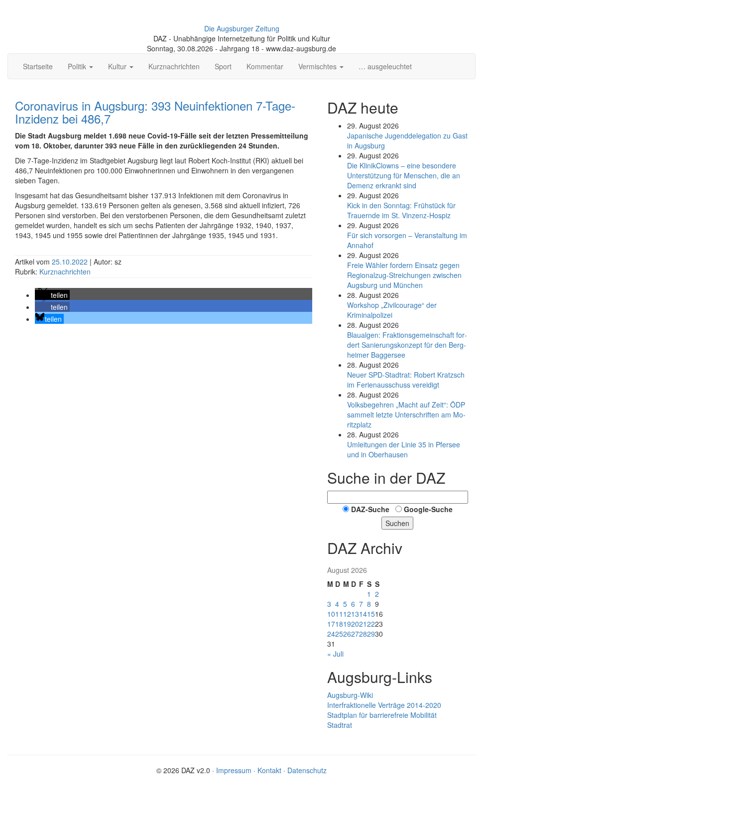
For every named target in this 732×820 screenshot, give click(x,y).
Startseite (38, 66)
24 (331, 634)
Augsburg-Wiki (350, 695)
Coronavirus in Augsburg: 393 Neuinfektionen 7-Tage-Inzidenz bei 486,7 (155, 112)
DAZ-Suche (370, 509)
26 (347, 634)
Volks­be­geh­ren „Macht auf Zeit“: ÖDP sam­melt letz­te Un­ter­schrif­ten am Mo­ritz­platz (406, 414)
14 (363, 614)
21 (363, 624)
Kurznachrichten (174, 66)
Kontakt (269, 770)
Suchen (397, 523)
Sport (223, 66)
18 (339, 624)
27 (355, 634)
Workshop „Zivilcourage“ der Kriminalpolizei (392, 310)
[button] (52, 295)
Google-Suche (428, 509)
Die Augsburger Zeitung (241, 28)
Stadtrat (339, 725)
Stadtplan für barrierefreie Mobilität (382, 715)
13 (355, 614)
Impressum (233, 770)
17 (331, 624)
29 (371, 634)
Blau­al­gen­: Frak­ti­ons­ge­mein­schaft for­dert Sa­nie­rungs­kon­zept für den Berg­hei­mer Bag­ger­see (407, 345)
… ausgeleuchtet (385, 66)
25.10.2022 (71, 262)
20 (355, 624)
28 (363, 634)
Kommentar (264, 66)
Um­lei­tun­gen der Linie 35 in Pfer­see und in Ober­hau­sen (403, 449)
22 (371, 624)
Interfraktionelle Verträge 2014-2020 (384, 705)
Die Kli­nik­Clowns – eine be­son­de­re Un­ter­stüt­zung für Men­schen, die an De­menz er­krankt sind (403, 175)
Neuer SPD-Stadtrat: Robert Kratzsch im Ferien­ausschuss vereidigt (406, 380)
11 (339, 614)
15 (371, 614)
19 (347, 624)
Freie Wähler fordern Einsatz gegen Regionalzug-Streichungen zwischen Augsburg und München (404, 275)
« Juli (335, 654)
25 (339, 634)
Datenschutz (307, 770)
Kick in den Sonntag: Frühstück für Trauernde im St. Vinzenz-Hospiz (401, 210)
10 (331, 614)
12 (347, 614)
